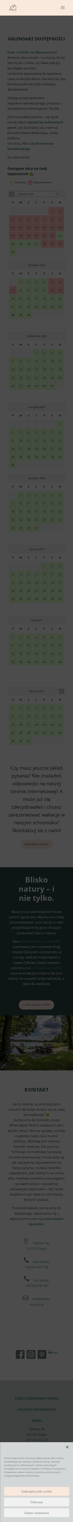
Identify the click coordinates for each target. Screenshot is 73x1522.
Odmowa (36, 1502)
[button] (67, 1447)
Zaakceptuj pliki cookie (36, 1491)
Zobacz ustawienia (36, 1513)
